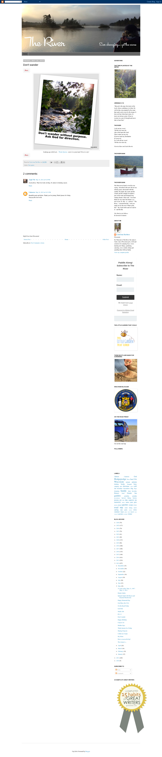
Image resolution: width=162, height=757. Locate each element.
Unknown (32, 192)
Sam (131, 479)
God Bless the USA (123, 603)
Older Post (106, 239)
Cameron (126, 476)
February (120, 651)
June (119, 583)
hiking (129, 498)
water (115, 514)
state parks (123, 510)
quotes (32, 165)
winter (130, 514)
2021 (118, 537)
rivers (135, 505)
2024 (118, 528)
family (124, 490)
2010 (118, 661)
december (119, 488)
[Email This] (55, 162)
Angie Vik (32, 180)
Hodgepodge (120, 478)
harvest (124, 498)
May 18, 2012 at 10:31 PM (43, 192)
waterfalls (120, 514)
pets (135, 502)
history (135, 498)
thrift (129, 512)
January (120, 654)
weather (125, 514)
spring (116, 510)
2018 (118, 546)
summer (117, 512)
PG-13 (120, 614)
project (120, 505)
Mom (128, 479)
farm (129, 491)
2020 (118, 540)
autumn (134, 482)
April (119, 645)
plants (115, 505)
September (121, 574)
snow (135, 508)
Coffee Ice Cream (122, 634)
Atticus (116, 476)
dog (132, 488)
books (123, 484)
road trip (118, 507)
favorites (134, 491)
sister (126, 508)
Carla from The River (35, 162)
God (29, 165)
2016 (118, 551)
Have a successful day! (124, 639)
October (120, 571)
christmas (126, 486)
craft (135, 486)
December (121, 566)
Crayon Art (121, 622)
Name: (119, 275)
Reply (30, 186)
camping (116, 486)
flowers (116, 493)
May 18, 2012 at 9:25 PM (43, 180)
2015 (118, 554)
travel (132, 512)
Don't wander (121, 617)
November (121, 568)
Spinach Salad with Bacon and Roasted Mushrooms (126, 596)
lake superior (129, 500)
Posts (118, 670)
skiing (130, 508)
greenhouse (117, 498)
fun (135, 493)
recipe (131, 505)
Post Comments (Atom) (37, 243)
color (131, 486)
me (136, 500)
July (119, 580)
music (123, 502)
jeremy (116, 500)
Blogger (87, 751)
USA (135, 479)
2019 (118, 543)
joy (121, 500)
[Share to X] (59, 162)
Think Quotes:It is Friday (125, 628)
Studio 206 (121, 611)
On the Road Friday (123, 606)
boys (135, 484)
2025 (118, 525)
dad (115, 488)
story (135, 510)
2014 (118, 557)
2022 (118, 534)
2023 (118, 531)
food (123, 493)
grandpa (134, 496)
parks (131, 502)
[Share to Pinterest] (64, 162)
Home (25, 54)
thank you (124, 512)
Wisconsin (119, 481)
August (120, 577)
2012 (118, 563)
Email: (119, 285)
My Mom (120, 636)
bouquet (129, 484)
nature (127, 502)
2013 (118, 560)
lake (123, 500)
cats (121, 486)
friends (129, 493)
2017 (118, 549)
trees (136, 512)
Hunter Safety (122, 593)
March (120, 648)
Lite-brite (120, 608)
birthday (116, 484)
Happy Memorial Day (124, 600)
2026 (118, 522)
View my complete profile (121, 252)
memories (117, 502)
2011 (118, 658)
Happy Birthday (122, 620)
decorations (126, 488)
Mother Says (121, 625)
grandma (126, 496)
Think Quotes (63, 152)
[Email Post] (51, 162)
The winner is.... (122, 642)
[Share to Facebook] (61, 162)
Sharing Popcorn (122, 631)
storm (130, 510)
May (119, 586)
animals (128, 482)
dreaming (116, 491)
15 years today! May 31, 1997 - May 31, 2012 (127, 589)
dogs (135, 488)
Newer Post (27, 239)
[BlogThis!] (57, 162)
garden (117, 495)
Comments (120, 673)
